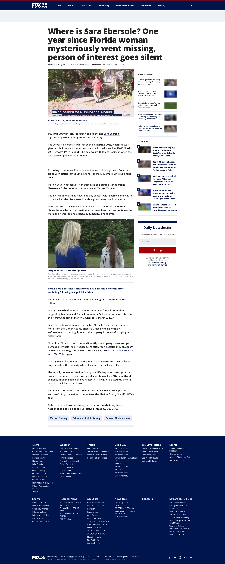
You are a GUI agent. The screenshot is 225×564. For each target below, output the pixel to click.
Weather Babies (121, 454)
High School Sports (177, 460)
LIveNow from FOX (40, 518)
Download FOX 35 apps (97, 524)
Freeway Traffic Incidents (97, 454)
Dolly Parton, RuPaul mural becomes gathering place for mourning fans (150, 128)
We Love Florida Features (153, 448)
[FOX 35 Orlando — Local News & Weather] (40, 5)
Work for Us (92, 515)
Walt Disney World (150, 454)
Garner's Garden (121, 466)
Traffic (91, 444)
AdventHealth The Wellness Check (126, 459)
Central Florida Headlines (42, 451)
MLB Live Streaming (177, 511)
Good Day (120, 444)
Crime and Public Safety (86, 418)
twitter (175, 557)
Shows (36, 498)
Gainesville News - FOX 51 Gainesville (71, 503)
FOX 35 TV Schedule (40, 505)
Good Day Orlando (40, 509)
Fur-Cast (118, 469)
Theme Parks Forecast (69, 461)
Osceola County (39, 473)
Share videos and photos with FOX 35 (125, 512)
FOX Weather (65, 470)
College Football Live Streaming (178, 506)
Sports (173, 444)
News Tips (121, 498)
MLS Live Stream (176, 534)
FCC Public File (93, 540)
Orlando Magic (175, 454)
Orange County (38, 470)
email (191, 557)
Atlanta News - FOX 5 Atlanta (69, 514)
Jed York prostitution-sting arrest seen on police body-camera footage (149, 82)
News (35, 444)
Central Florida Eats (40, 521)
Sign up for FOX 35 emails (98, 521)
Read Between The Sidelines (177, 449)
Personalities (92, 512)
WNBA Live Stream (177, 531)
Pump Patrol (92, 448)
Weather (65, 444)
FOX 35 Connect (121, 516)
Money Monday (121, 476)
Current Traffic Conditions (98, 451)
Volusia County (38, 479)
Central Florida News (117, 418)
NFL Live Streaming (177, 502)
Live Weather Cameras (69, 448)
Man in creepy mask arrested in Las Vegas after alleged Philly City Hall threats (150, 116)
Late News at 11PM (40, 515)
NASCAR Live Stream (178, 514)
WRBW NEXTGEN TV (96, 530)
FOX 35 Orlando (70, 64)
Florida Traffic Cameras (97, 458)
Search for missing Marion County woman (67, 120)
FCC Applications (94, 543)
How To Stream (39, 502)
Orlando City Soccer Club (179, 457)
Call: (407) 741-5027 (123, 502)
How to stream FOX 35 (97, 502)
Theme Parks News (150, 451)
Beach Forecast (66, 464)
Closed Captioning (94, 537)
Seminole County (39, 476)
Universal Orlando (149, 461)
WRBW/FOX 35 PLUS (96, 534)
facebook (170, 557)
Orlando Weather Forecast (71, 454)
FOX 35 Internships (95, 518)
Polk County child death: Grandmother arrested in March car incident (148, 93)
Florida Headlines (39, 448)
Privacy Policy (160, 262)
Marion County (84, 64)
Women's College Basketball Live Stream (179, 527)
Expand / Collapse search (191, 6)
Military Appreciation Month (40, 487)
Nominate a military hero (42, 483)
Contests (147, 498)
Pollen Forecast (66, 467)
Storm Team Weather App (71, 473)
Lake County (37, 464)
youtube (185, 557)
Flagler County (38, 461)
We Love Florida (121, 448)
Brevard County (38, 458)
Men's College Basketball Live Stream (179, 521)
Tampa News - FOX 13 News (69, 509)
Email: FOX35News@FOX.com (124, 506)
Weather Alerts (66, 451)
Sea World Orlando (150, 458)
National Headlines (40, 454)
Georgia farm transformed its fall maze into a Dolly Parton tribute (149, 105)
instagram (180, 557)
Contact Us (91, 509)
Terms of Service (159, 264)
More (161, 5)
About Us (92, 498)
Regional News (68, 498)
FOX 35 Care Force (122, 451)
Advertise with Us (94, 527)
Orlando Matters (39, 512)
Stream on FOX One (180, 498)
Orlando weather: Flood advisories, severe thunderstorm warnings (165, 207)
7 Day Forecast (66, 458)
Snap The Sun (65, 476)
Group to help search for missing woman (67, 270)
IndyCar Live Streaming (179, 517)
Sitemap (35, 491)
